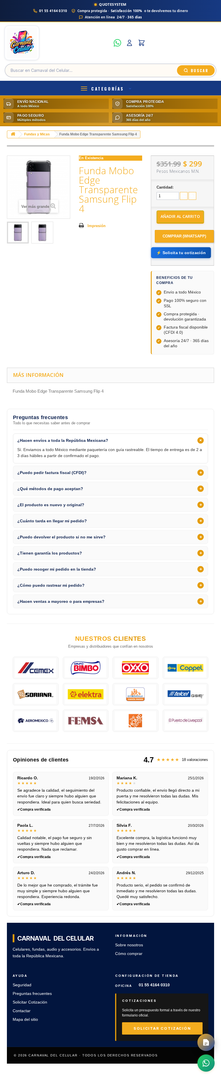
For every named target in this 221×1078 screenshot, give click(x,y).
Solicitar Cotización (30, 1002)
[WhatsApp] (117, 43)
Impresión (96, 226)
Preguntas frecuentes (32, 993)
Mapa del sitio (25, 1019)
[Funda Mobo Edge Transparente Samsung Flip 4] (17, 232)
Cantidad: (165, 187)
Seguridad (22, 985)
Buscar (199, 70)
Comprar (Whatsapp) (184, 236)
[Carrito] (141, 43)
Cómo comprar (128, 954)
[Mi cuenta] (129, 43)
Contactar (22, 1011)
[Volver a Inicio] (12, 134)
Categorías (107, 88)
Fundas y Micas (37, 134)
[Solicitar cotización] (206, 1042)
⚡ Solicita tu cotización (181, 252)
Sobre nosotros (129, 945)
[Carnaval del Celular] (57, 43)
